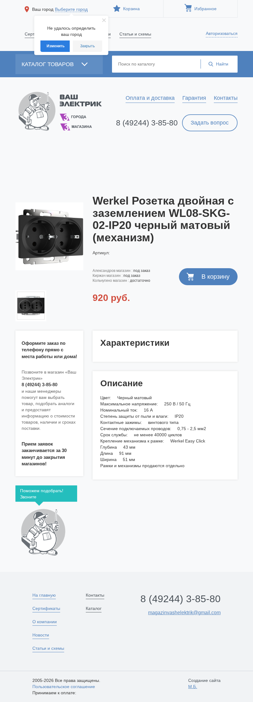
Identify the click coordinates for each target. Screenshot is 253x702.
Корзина (131, 8)
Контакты (95, 595)
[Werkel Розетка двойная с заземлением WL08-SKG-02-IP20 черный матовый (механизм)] (49, 236)
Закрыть (87, 46)
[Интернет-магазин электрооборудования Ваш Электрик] (49, 110)
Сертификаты (46, 608)
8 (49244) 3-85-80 (147, 122)
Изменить (55, 46)
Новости (40, 634)
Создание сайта (204, 683)
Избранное (205, 8)
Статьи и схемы (48, 648)
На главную (44, 595)
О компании (44, 621)
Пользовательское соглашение (63, 686)
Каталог (94, 608)
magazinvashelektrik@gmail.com (184, 612)
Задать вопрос (210, 123)
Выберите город (71, 9)
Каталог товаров (48, 64)
